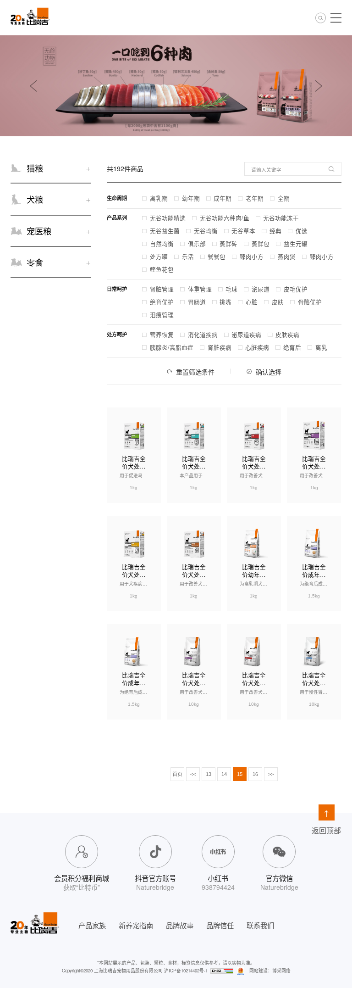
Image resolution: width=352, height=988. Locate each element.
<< (193, 774)
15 (239, 774)
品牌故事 (179, 925)
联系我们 (260, 925)
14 (224, 774)
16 (255, 774)
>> (271, 774)
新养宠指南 (136, 925)
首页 (177, 774)
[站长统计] (221, 970)
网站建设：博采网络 (270, 970)
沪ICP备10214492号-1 (186, 970)
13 (208, 774)
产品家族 (92, 925)
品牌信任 (220, 925)
